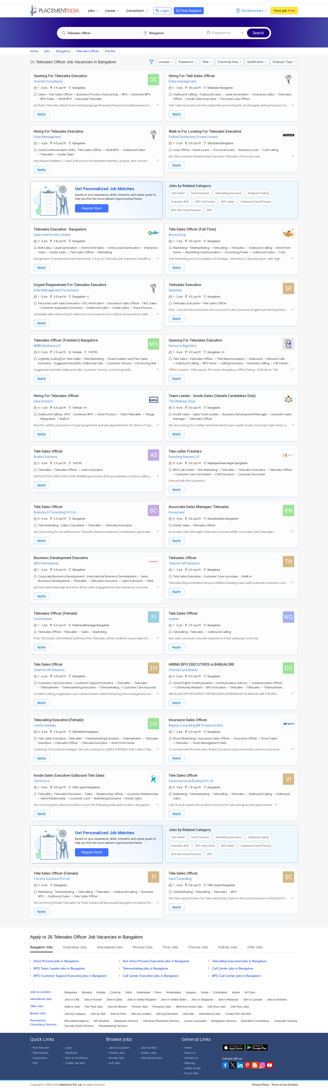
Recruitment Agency (76, 1021)
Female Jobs (116, 1058)
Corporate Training (285, 1021)
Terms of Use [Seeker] (284, 1084)
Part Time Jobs (94, 1006)
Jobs (91, 10)
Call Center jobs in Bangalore (232, 968)
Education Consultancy (255, 1021)
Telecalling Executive (228, 193)
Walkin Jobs (149, 1052)
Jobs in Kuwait (93, 999)
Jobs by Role (118, 1014)
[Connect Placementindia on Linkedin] (240, 1065)
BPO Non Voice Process (186, 210)
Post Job (284, 10)
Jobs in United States (174, 999)
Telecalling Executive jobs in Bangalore (239, 961)
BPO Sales (227, 201)
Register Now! (92, 208)
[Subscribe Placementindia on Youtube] (269, 1065)
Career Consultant (195, 1021)
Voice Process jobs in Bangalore (56, 961)
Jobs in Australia (277, 999)
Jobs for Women (117, 1006)
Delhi (128, 992)
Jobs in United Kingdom (141, 999)
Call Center (178, 193)
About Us (190, 1052)
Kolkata (101, 992)
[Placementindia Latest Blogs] (254, 1065)
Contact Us (191, 1058)
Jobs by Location (141, 1014)
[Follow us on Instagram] (262, 1065)
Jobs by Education (167, 1014)
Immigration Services (224, 1021)
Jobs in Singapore (202, 999)
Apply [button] (41, 114)
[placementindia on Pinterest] (247, 1065)
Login (164, 10)
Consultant (135, 10)
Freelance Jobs (161, 1006)
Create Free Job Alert (238, 1014)
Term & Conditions (76, 1058)
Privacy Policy (260, 1084)
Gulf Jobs (188, 1014)
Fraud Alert (191, 1073)
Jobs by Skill (98, 1014)
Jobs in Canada (252, 999)
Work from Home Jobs (189, 1006)
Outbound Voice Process (256, 201)
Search (258, 33)
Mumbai (87, 992)
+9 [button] (85, 407)
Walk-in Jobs (72, 1006)
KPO (209, 210)
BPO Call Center (205, 201)
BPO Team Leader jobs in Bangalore (59, 968)
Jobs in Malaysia (228, 999)
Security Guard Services (79, 1026)
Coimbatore (220, 992)
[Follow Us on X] (232, 1065)
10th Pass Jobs (239, 1006)
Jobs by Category (75, 1014)
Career (110, 10)
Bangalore (70, 992)
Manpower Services (126, 1021)
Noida (204, 992)
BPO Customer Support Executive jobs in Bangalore (70, 976)
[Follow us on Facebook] (225, 1065)
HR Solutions (101, 1021)
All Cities (250, 992)
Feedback (71, 1052)
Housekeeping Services (112, 1026)
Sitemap (189, 1063)
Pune (158, 992)
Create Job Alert (75, 1063)
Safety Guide (192, 1068)
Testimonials (40, 1052)
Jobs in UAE (71, 999)
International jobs (152, 1058)
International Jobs (210, 1014)
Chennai (115, 992)
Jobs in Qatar (114, 999)
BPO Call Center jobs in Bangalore (236, 976)
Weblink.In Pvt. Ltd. (70, 1084)
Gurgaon (191, 992)
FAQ (35, 1063)
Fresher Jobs (140, 1006)
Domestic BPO (180, 201)
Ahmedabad (173, 992)
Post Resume (190, 10)
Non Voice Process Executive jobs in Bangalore (156, 961)
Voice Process (200, 193)
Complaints (40, 1058)
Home (187, 1047)
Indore (236, 992)
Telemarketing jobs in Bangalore (145, 968)
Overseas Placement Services (161, 1021)
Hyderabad (143, 992)
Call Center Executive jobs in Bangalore (151, 976)
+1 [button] (87, 296)
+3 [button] (222, 352)
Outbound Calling (258, 193)
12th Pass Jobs (216, 1006)
